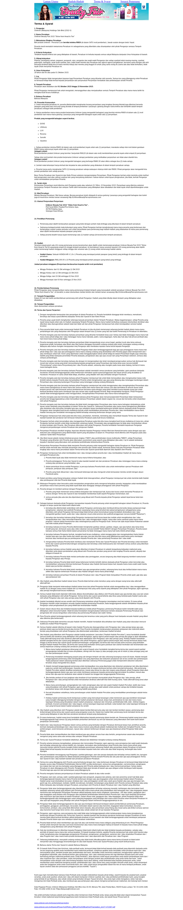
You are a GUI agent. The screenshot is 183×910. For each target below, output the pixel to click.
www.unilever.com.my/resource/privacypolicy (51, 903)
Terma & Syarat (102, 1)
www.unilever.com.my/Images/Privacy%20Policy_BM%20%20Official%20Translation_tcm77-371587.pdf (74, 907)
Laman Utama (50, 1)
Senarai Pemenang (130, 1)
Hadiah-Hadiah (76, 1)
